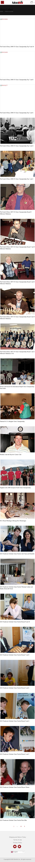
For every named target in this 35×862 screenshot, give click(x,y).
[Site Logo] (17, 2)
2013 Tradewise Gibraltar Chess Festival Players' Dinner (14, 787)
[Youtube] (14, 846)
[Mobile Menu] (2, 2)
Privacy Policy (17, 842)
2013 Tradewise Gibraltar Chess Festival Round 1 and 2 (14, 754)
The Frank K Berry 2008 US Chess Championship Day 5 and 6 (16, 113)
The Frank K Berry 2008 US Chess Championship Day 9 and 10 (17, 46)
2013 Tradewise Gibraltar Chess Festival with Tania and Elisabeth (17, 554)
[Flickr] (19, 846)
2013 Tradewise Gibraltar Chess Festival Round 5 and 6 (14, 688)
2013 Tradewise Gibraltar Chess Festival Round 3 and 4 (14, 721)
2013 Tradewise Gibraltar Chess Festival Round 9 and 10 (15, 622)
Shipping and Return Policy (17, 837)
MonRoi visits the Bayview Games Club (10, 454)
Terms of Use (17, 840)
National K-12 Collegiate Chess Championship (12, 421)
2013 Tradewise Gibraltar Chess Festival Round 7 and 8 (14, 655)
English (15, 852)
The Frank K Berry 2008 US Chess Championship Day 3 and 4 (16, 146)
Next (24, 826)
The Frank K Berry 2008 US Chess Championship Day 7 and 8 (16, 79)
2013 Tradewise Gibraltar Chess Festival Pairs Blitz (13, 820)
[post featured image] (17, 31)
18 (21, 826)
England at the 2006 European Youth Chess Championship (15, 487)
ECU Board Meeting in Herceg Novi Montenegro (13, 521)
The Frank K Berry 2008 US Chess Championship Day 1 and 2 (16, 179)
